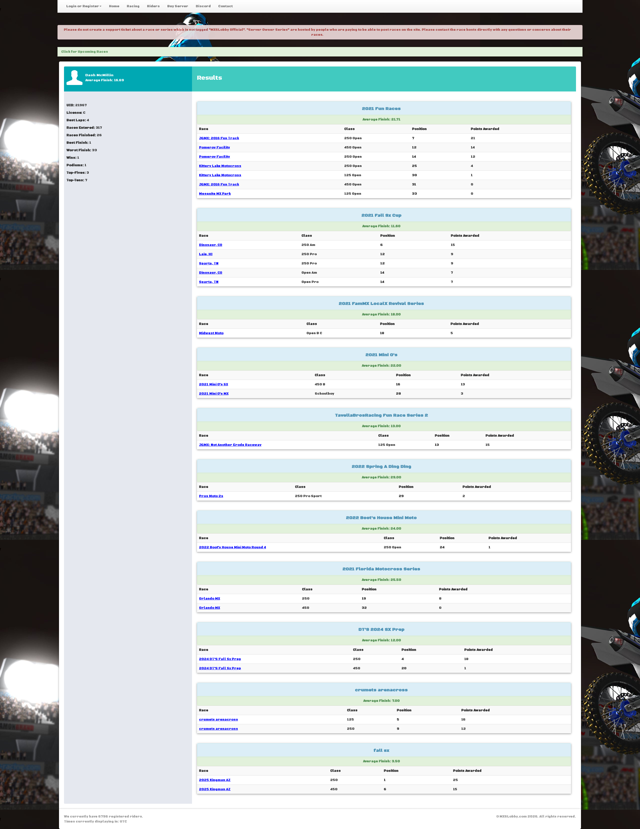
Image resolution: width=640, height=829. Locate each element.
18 (382, 333)
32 (364, 608)
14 (414, 157)
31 (414, 184)
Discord (203, 6)
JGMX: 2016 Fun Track (219, 138)
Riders (153, 6)
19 (364, 599)
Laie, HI (205, 254)
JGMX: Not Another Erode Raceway (230, 445)
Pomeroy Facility (214, 147)
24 (442, 547)
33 (414, 194)
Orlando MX (209, 599)
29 (401, 496)
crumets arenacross (218, 720)
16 (398, 384)
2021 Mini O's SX (213, 384)
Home (114, 6)
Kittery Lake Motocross (220, 166)
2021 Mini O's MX (213, 394)
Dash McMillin (99, 75)
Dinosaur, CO (210, 245)
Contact (225, 6)
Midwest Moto (211, 333)
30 (414, 175)
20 (404, 668)
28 (398, 394)
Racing (133, 6)
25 (414, 166)
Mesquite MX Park (215, 194)
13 (437, 445)
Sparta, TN (208, 263)
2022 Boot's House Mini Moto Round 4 (232, 547)
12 (414, 147)
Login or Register (82, 6)
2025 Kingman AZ (214, 780)
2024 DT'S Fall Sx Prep (220, 659)
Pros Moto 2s (211, 496)
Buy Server (177, 6)
